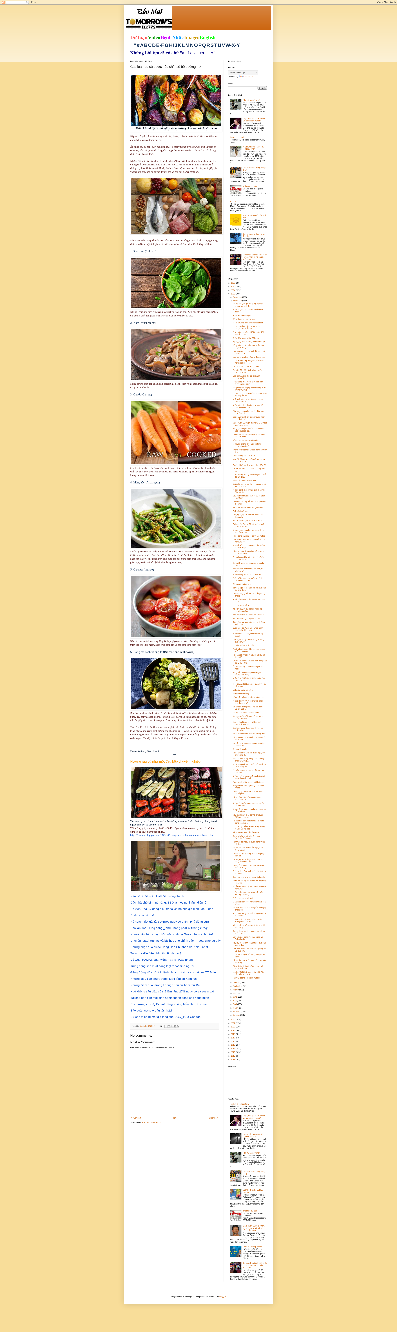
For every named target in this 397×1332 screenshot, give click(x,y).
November (237, 301)
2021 (233, 1023)
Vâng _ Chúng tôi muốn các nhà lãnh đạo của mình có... (248, 430)
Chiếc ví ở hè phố (240, 749)
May (235, 1001)
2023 (233, 294)
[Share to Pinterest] (177, 1026)
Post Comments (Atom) (151, 1122)
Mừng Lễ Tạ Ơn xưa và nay (244, 480)
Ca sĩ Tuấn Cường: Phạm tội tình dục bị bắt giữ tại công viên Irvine (254, 1228)
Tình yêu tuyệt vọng (241, 511)
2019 (233, 1030)
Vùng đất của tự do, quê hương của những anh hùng (248, 673)
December (237, 297)
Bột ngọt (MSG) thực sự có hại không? (249, 342)
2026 (233, 283)
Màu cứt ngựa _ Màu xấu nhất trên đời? (253, 148)
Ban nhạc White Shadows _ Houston (248, 507)
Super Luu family (237, 137)
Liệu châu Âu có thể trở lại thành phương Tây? (246, 377)
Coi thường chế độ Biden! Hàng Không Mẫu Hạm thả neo (249, 827)
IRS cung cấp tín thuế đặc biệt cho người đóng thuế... (247, 445)
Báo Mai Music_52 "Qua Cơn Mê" (247, 618)
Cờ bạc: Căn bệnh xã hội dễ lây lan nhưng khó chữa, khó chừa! (255, 257)
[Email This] (165, 1026)
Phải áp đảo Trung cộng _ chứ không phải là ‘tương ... (248, 760)
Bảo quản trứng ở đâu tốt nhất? (246, 832)
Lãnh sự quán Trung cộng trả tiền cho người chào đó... (248, 552)
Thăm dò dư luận (250, 186)
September (238, 986)
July (235, 993)
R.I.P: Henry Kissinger (242, 315)
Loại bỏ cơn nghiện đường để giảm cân (249, 357)
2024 (233, 290)
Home (175, 1118)
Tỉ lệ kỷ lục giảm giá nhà (243, 898)
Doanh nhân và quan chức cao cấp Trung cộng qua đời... (247, 920)
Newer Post (136, 1118)
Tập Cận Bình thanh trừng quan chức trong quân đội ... (248, 967)
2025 (233, 286)
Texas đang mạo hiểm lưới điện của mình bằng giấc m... (248, 383)
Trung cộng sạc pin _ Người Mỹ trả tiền (249, 536)
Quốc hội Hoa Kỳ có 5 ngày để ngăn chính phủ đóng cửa (248, 629)
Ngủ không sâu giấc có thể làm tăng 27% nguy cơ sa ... (248, 816)
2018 (233, 1034)
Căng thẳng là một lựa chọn (244, 319)
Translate (249, 77)
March (236, 1008)
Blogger (222, 1297)
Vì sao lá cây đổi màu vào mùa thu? (248, 575)
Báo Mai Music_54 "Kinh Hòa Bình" (247, 521)
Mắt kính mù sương (241, 694)
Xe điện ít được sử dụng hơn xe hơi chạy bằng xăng (248, 610)
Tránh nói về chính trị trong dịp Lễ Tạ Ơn (250, 465)
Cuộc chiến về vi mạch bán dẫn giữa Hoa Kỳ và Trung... (248, 893)
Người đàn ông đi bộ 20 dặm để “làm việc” (253, 1135)
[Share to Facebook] (174, 1026)
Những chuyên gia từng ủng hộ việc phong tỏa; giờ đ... (248, 305)
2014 (233, 1049)
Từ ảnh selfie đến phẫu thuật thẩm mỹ (248, 782)
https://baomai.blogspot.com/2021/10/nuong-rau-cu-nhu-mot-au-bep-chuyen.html (171, 835)
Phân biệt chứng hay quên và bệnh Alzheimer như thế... (247, 579)
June (235, 997)
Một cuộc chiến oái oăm (243, 690)
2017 (233, 1038)
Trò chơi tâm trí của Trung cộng (246, 366)
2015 (233, 1045)
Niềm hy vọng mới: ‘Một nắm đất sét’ (248, 323)
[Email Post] (161, 1026)
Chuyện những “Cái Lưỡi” (243, 645)
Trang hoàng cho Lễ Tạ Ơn (244, 456)
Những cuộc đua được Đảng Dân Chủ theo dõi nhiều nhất (249, 777)
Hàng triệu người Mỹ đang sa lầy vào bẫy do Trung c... (248, 346)
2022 (233, 1020)
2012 (233, 1056)
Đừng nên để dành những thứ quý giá (249, 697)
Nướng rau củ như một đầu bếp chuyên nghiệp (165, 761)
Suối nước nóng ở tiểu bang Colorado (249, 877)
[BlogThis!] (168, 1026)
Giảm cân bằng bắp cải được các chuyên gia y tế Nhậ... (247, 327)
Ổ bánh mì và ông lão (242, 584)
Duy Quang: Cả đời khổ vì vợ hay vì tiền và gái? (254, 120)
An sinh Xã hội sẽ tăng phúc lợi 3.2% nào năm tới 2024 (248, 973)
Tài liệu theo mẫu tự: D (239, 1104)
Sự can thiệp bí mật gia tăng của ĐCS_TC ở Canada (246, 837)
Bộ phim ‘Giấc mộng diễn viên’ (245, 440)
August (236, 990)
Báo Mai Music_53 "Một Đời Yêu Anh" (248, 615)
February (237, 1011)
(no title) (233, 201)
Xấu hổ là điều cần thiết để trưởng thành (250, 734)
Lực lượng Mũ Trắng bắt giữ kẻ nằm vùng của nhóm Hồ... (248, 860)
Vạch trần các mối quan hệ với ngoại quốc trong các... (248, 717)
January (236, 1015)
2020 (233, 1027)
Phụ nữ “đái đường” (251, 100)
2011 (233, 1059)
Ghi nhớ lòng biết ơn (241, 605)
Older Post (213, 1118)
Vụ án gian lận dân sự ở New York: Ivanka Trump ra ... (247, 723)
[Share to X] (171, 1026)
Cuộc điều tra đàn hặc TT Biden (246, 338)
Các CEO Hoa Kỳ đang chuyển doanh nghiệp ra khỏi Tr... (249, 362)
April (235, 1004)
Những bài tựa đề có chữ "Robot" (247, 713)
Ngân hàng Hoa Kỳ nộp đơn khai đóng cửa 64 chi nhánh (249, 406)
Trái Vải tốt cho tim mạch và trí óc (246, 978)
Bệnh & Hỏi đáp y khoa (252, 1247)
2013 (233, 1052)
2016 (233, 1041)
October (236, 982)
